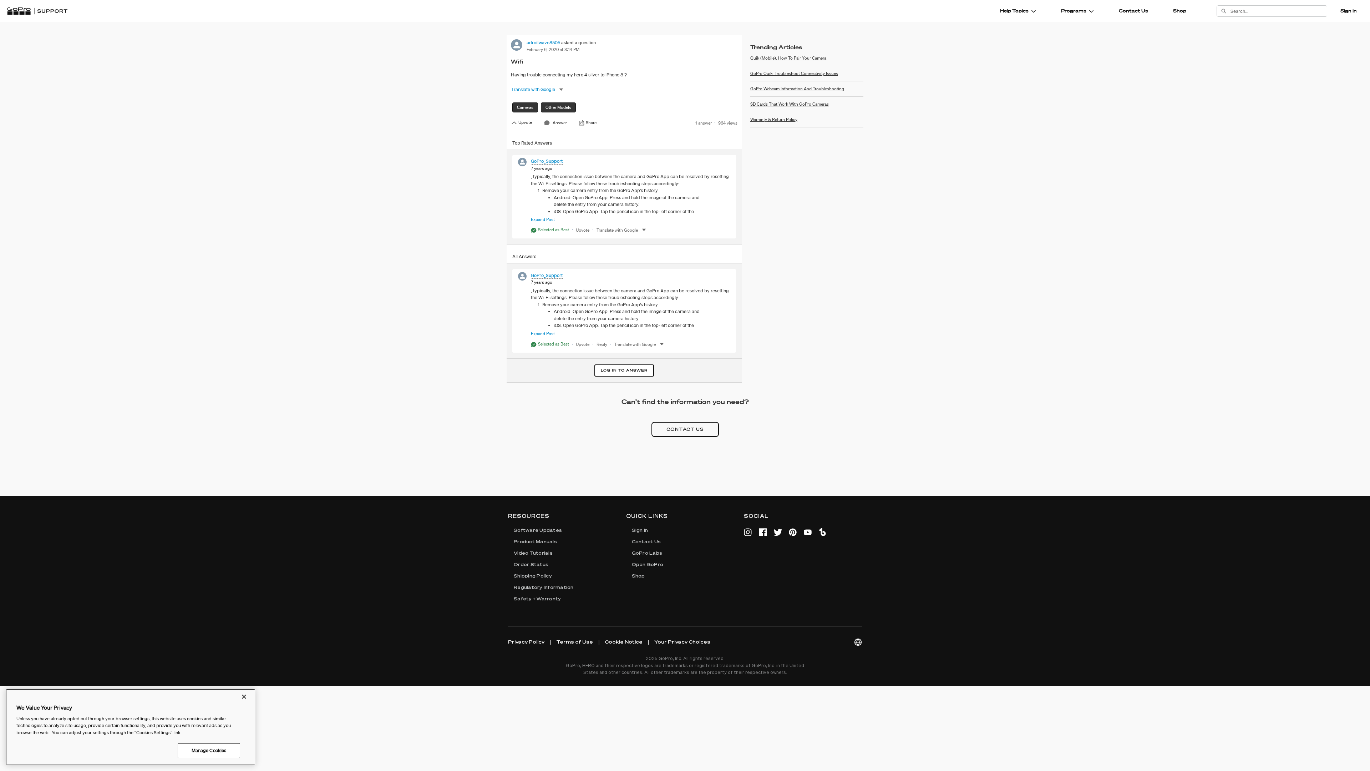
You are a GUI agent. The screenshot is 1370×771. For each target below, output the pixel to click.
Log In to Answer (624, 370)
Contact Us (1133, 10)
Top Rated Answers (532, 143)
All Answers (524, 256)
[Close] (244, 697)
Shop (1179, 10)
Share (591, 123)
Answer (560, 123)
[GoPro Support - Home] (37, 11)
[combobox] (1279, 11)
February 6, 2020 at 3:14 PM (553, 49)
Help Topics (1014, 10)
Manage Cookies (209, 750)
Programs (1073, 10)
